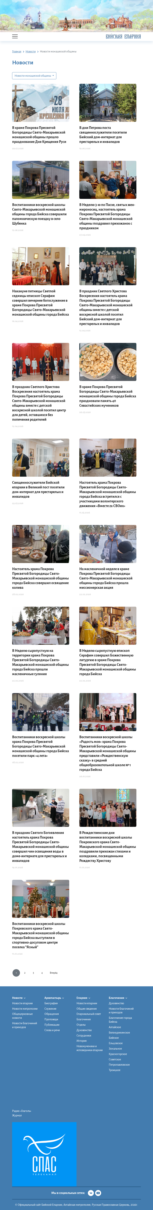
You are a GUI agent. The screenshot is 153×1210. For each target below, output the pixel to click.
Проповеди (51, 1019)
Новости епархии (22, 1003)
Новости (17, 997)
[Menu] (15, 37)
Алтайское (115, 1027)
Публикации (51, 1024)
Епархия (82, 997)
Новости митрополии (25, 1008)
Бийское (114, 1037)
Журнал (17, 1115)
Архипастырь (52, 997)
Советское (115, 1059)
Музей (112, 1084)
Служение (50, 1008)
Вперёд (53, 973)
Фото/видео (116, 1088)
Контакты (114, 1093)
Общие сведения (86, 1008)
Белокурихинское (119, 1032)
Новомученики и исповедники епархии (89, 1048)
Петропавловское (119, 1064)
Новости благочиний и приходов (24, 1025)
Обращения (51, 1013)
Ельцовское (116, 1043)
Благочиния (83, 1019)
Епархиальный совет (88, 1013)
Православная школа (121, 1079)
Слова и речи (52, 1030)
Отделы (81, 1024)
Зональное (115, 1048)
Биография (51, 1003)
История (81, 1040)
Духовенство (84, 1030)
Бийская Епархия (123, 37)
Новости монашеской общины (33, 75)
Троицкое (114, 1070)
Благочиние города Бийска (120, 1019)
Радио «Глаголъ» (21, 1110)
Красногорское (118, 1054)
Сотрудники (83, 1035)
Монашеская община (121, 1075)
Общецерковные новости (22, 1015)
